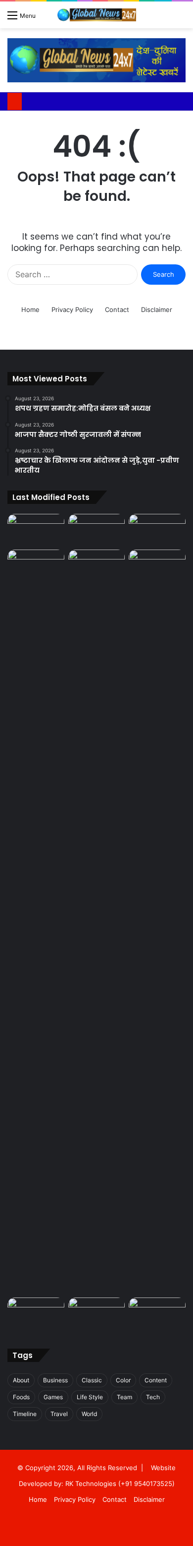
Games (53, 1397)
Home (30, 309)
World (89, 1414)
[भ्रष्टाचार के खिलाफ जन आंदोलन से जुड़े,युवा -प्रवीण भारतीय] (157, 530)
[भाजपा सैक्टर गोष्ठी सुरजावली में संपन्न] (96, 530)
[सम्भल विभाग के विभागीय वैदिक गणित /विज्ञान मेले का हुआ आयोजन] (157, 566)
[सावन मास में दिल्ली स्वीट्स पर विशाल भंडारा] (157, 1314)
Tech (153, 1397)
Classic (92, 1380)
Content (156, 1380)
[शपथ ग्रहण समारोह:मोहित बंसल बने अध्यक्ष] (35, 530)
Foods (21, 1397)
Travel (59, 1414)
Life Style (90, 1397)
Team (124, 1397)
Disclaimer (156, 309)
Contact (117, 309)
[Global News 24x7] (96, 14)
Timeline (25, 1414)
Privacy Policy (72, 309)
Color (123, 1380)
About (21, 1380)
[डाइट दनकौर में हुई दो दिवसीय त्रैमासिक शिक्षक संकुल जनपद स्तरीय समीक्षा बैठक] (96, 566)
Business (55, 1380)
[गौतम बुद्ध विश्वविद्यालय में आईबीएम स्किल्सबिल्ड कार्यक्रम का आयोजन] (96, 1314)
